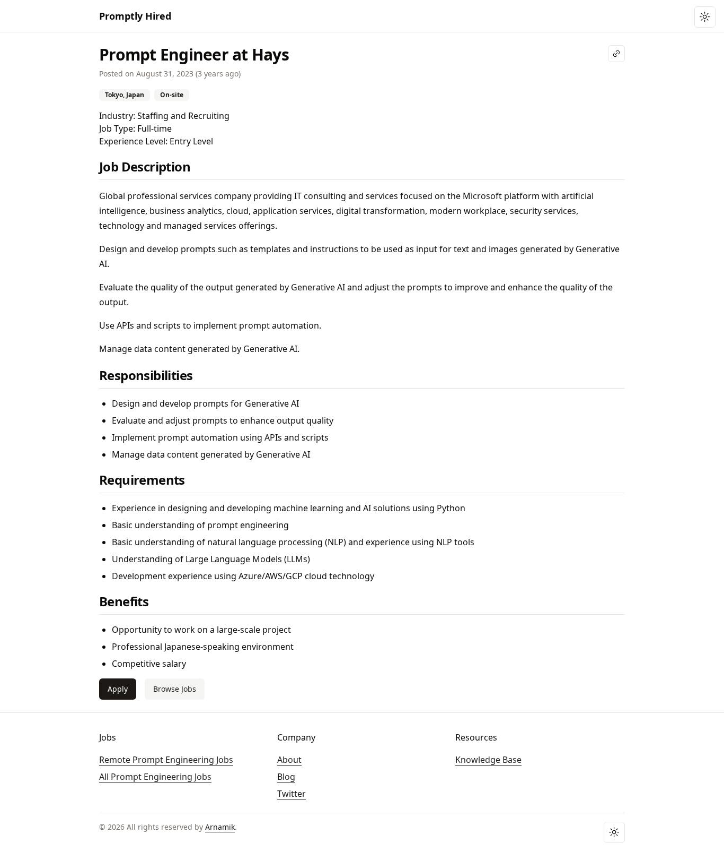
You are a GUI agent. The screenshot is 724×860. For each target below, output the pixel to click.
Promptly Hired (135, 16)
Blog (286, 776)
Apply (118, 689)
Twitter (291, 793)
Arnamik (220, 827)
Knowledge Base (488, 760)
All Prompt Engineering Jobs (155, 776)
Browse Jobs (174, 689)
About (289, 760)
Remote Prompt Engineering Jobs (166, 760)
